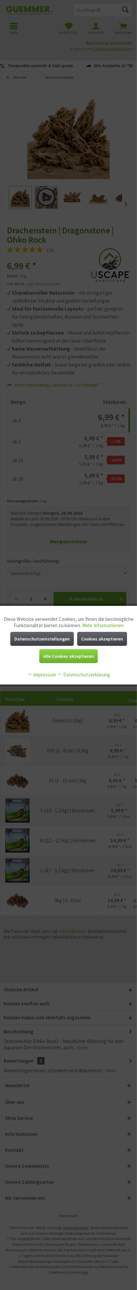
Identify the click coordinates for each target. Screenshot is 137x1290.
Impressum (44, 674)
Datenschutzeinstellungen (42, 639)
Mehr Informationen (103, 625)
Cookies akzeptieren (102, 639)
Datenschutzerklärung (86, 674)
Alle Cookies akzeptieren (68, 656)
